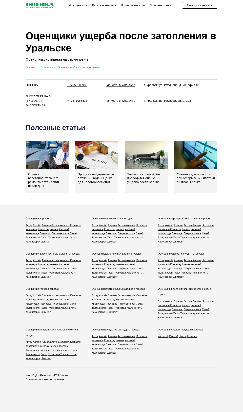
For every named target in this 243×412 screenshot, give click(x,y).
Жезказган (75, 225)
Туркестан (54, 237)
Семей (73, 233)
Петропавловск (60, 233)
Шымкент (46, 241)
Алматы (46, 225)
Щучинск (192, 336)
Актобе (37, 225)
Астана (55, 225)
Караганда (31, 229)
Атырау (64, 225)
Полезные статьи (160, 5)
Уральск (46, 67)
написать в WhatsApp (120, 85)
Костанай (64, 229)
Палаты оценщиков (104, 5)
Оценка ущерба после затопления (79, 67)
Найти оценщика (77, 5)
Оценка (30, 67)
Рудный (173, 336)
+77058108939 (77, 85)
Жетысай (163, 336)
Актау (29, 225)
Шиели (182, 336)
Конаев (54, 229)
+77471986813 (77, 100)
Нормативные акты (133, 5)
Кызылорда (32, 233)
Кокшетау (43, 229)
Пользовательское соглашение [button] (45, 379)
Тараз (44, 237)
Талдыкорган (33, 237)
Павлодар (45, 233)
